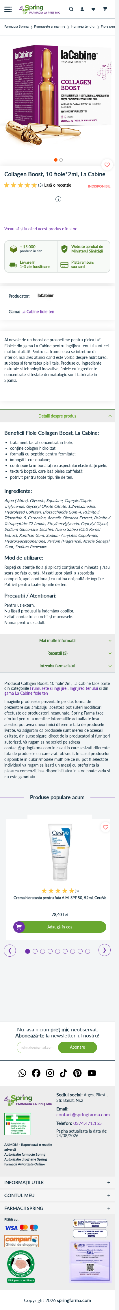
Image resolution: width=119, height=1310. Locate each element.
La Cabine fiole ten (37, 311)
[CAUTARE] (72, 9)
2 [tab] (35, 951)
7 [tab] (72, 951)
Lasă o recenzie (57, 185)
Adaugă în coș (59, 926)
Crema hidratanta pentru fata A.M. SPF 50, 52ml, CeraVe (60, 898)
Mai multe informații (57, 640)
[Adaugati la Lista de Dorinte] (106, 827)
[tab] (57, 415)
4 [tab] (50, 951)
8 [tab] (80, 951)
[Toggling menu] (8, 9)
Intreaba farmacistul (57, 665)
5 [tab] (57, 951)
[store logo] (27, 9)
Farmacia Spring (16, 26)
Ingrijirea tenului (83, 26)
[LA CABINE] (45, 296)
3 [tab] (42, 951)
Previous (6, 948)
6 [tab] (65, 951)
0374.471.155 (87, 1123)
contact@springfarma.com (83, 1114)
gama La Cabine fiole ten (26, 693)
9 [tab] (87, 951)
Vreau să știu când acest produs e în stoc (40, 228)
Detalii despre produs (57, 415)
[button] (54, 159)
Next (100, 948)
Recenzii (56, 653)
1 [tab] (27, 951)
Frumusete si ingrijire (49, 26)
